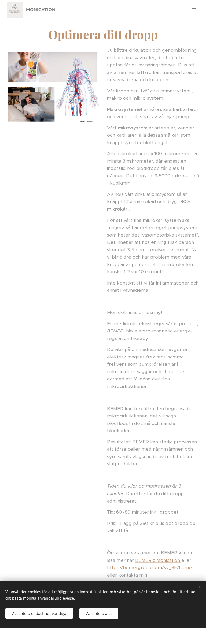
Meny (194, 10)
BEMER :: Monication (158, 560)
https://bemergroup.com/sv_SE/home (149, 567)
